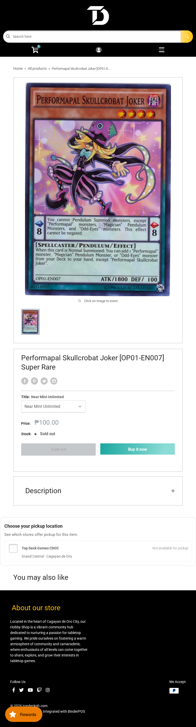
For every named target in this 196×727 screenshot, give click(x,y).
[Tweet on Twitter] (44, 381)
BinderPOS (76, 711)
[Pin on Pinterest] (34, 381)
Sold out (58, 449)
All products (37, 68)
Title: (42, 397)
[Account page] (99, 50)
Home (18, 68)
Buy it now (137, 449)
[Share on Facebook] (24, 381)
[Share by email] (53, 381)
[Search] (187, 36)
